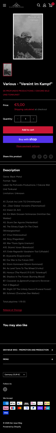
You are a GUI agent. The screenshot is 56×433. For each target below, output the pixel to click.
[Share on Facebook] (34, 156)
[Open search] (38, 5)
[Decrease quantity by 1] (17, 119)
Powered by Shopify (12, 427)
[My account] (44, 5)
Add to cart (28, 129)
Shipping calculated (24, 109)
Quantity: (8, 119)
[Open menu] (4, 5)
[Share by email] (51, 156)
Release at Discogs (12, 310)
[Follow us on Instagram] (5, 389)
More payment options (28, 146)
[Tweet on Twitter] (45, 156)
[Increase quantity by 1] (33, 119)
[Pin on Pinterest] (39, 156)
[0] (50, 5)
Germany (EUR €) (12, 374)
